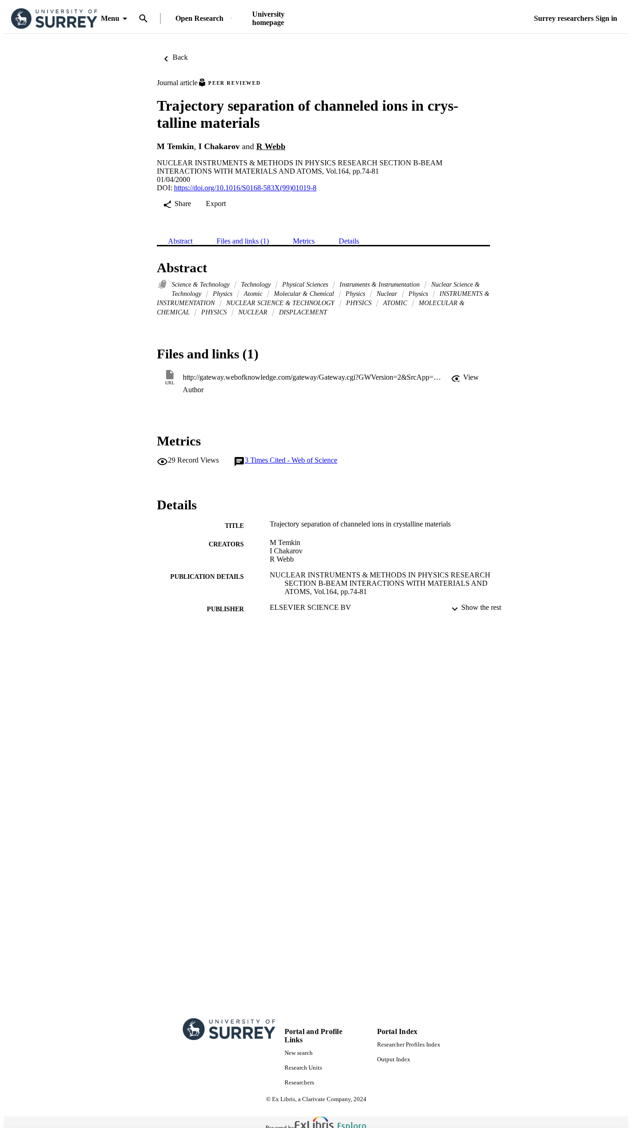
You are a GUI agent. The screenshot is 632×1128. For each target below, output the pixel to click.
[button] (465, 377)
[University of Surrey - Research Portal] (54, 18)
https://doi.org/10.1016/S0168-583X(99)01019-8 (245, 188)
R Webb (270, 146)
